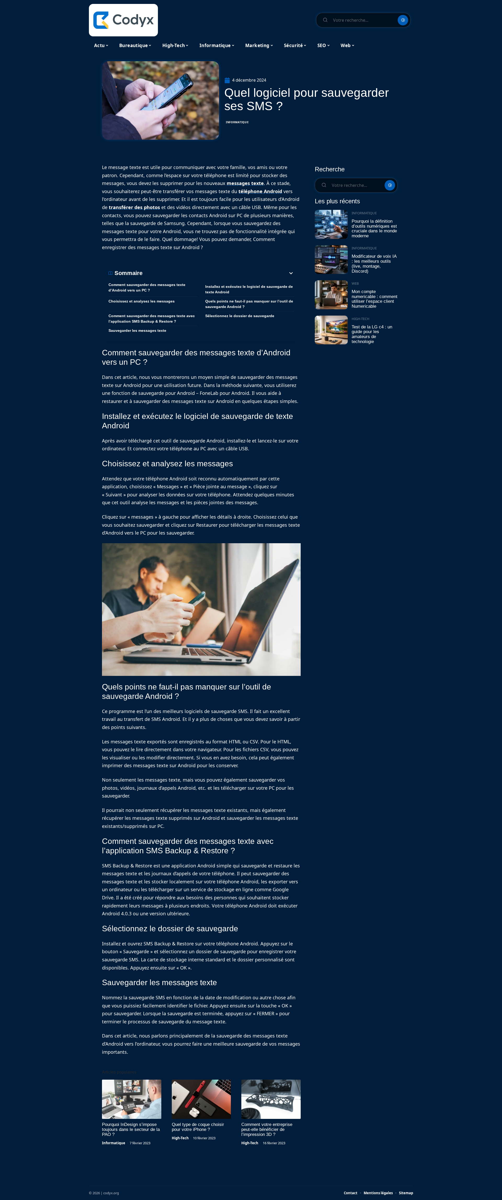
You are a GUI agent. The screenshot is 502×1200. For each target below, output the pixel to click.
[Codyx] (123, 20)
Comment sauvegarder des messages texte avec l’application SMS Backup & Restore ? (152, 318)
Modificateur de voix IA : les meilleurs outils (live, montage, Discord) (374, 263)
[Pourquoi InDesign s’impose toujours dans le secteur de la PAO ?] (131, 1099)
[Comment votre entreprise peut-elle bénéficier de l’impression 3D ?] (271, 1099)
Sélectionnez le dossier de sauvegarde (239, 316)
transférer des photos (134, 207)
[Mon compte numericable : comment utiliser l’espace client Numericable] (331, 294)
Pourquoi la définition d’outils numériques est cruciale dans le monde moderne (374, 228)
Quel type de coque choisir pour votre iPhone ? (198, 1127)
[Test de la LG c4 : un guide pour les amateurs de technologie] (331, 330)
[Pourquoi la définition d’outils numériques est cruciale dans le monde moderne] (331, 224)
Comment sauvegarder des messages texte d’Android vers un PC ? (147, 287)
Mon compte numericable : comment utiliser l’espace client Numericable (374, 299)
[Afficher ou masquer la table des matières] (218, 273)
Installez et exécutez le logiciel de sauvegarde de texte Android (249, 289)
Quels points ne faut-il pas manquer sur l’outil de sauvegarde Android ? (249, 304)
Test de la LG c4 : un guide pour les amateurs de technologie (372, 334)
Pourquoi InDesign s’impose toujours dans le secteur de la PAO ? (131, 1129)
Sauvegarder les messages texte (137, 330)
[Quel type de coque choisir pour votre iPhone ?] (201, 1099)
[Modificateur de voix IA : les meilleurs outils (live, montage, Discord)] (331, 259)
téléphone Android (260, 191)
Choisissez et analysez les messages (142, 301)
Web (355, 283)
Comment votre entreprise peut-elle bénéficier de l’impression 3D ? (266, 1129)
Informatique (237, 122)
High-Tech (180, 1138)
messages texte (245, 183)
